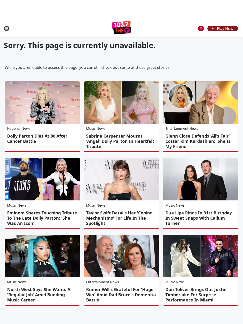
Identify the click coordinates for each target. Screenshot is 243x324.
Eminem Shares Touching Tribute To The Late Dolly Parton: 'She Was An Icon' (42, 218)
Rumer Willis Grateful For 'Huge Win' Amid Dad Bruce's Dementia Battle (121, 294)
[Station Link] (121, 28)
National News (18, 128)
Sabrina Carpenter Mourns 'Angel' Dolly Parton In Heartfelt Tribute (120, 141)
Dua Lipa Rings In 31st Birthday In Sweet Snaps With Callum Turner (198, 218)
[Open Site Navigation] (6, 28)
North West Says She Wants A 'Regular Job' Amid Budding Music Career (38, 294)
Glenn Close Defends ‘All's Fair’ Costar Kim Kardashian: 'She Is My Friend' (197, 141)
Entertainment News (181, 128)
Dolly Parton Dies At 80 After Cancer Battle (37, 138)
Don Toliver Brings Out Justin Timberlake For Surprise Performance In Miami (196, 294)
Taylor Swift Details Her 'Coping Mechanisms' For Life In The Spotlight (119, 218)
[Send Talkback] (201, 28)
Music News (95, 128)
